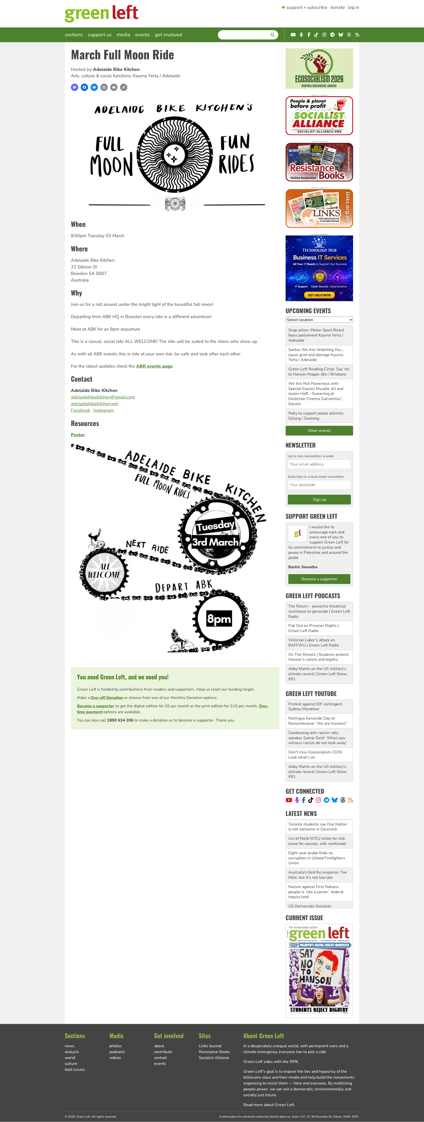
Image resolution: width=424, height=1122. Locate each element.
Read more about (268, 1105)
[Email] (114, 87)
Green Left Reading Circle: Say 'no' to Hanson (319, 371)
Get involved (168, 34)
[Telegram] (326, 800)
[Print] (104, 87)
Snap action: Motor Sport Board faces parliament (316, 332)
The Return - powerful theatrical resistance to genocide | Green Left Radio (319, 611)
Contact (160, 1057)
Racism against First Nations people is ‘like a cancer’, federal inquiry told (316, 877)
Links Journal (210, 1046)
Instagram (103, 410)
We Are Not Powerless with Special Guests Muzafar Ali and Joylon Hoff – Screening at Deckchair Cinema (315, 391)
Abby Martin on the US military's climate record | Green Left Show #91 (317, 674)
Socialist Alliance (214, 1057)
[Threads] (342, 800)
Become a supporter (95, 706)
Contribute (163, 1052)
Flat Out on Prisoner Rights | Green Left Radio (313, 628)
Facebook (80, 410)
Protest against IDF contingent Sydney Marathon (315, 706)
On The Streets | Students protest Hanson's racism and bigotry (318, 657)
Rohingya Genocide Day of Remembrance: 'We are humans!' (317, 721)
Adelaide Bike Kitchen (116, 69)
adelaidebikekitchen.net (94, 404)
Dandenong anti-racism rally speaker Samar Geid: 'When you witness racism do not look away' (317, 738)
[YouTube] (289, 800)
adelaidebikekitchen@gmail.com (103, 397)
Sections (74, 34)
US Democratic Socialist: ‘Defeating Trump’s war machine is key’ (318, 897)
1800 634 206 (120, 720)
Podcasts (117, 1052)
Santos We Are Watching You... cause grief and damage (316, 352)
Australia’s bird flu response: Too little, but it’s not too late (317, 860)
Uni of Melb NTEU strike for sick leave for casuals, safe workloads (317, 826)
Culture (71, 1063)
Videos (115, 1057)
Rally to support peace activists (316, 413)
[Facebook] (84, 87)
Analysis (72, 1052)
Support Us (100, 34)
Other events (319, 430)
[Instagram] (318, 800)
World (70, 1057)
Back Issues (75, 1069)
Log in (353, 7)
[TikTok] (310, 800)
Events (142, 34)
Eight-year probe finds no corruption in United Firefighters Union (316, 843)
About (159, 1046)
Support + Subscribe (306, 7)
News (69, 1046)
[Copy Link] (123, 87)
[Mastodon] (74, 87)
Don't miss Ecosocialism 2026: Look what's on (315, 754)
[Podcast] (297, 800)
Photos (115, 1046)
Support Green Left (311, 516)
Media (123, 34)
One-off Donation (107, 697)
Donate (337, 7)
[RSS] (350, 800)
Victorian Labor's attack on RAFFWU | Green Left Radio (313, 642)
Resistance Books (214, 1052)
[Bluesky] (94, 87)
